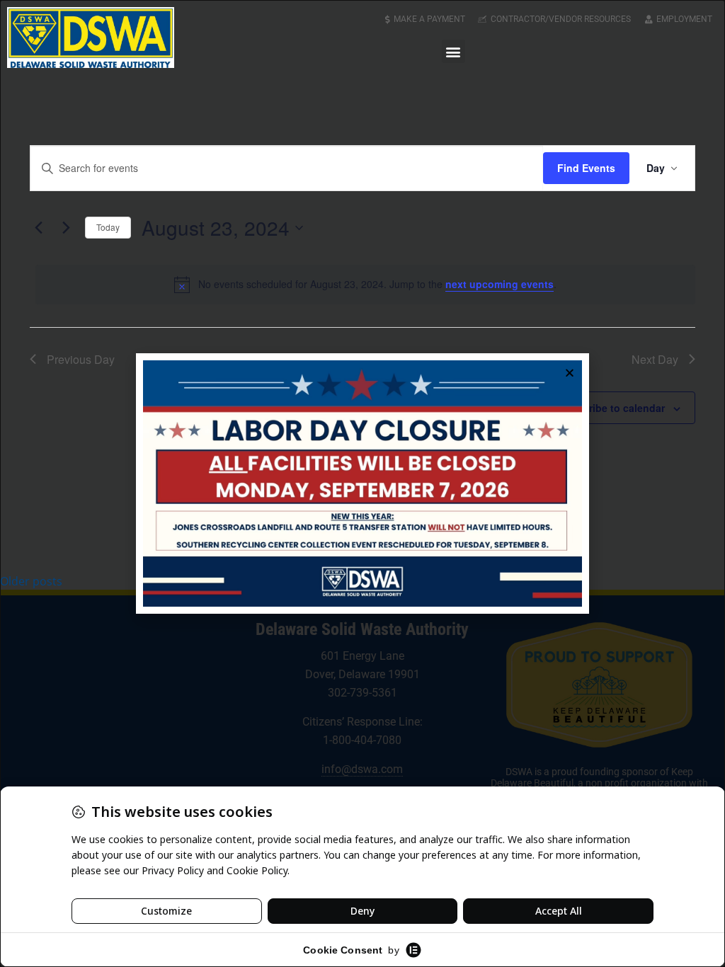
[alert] (365, 284)
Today (108, 227)
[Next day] (65, 227)
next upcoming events (499, 284)
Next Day (655, 359)
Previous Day (81, 359)
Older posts (31, 581)
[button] (453, 51)
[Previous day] (38, 227)
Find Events (586, 168)
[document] (362, 483)
